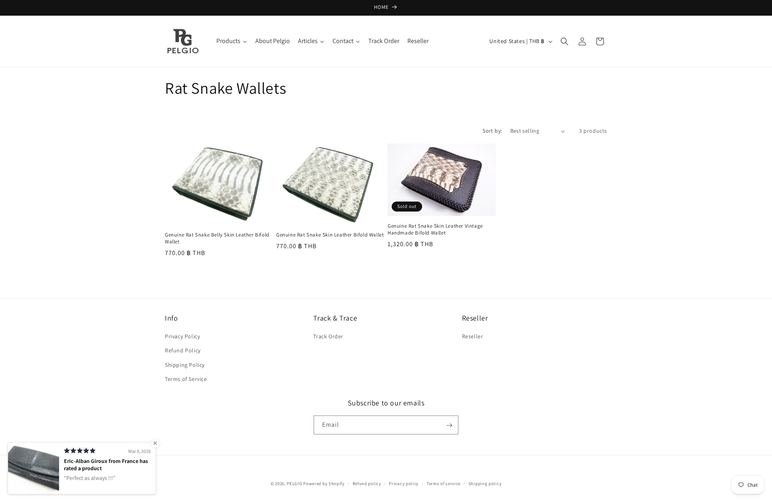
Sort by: (492, 130)
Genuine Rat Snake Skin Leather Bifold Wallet (330, 235)
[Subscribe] (449, 425)
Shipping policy (485, 483)
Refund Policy (183, 350)
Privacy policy (404, 483)
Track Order (328, 336)
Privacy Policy (182, 336)
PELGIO (294, 483)
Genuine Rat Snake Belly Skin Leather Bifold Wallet (217, 238)
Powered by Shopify (324, 483)
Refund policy (367, 483)
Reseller (472, 336)
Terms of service (443, 483)
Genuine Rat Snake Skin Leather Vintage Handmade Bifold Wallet (435, 229)
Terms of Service (186, 379)
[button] (564, 41)
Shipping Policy (185, 364)
